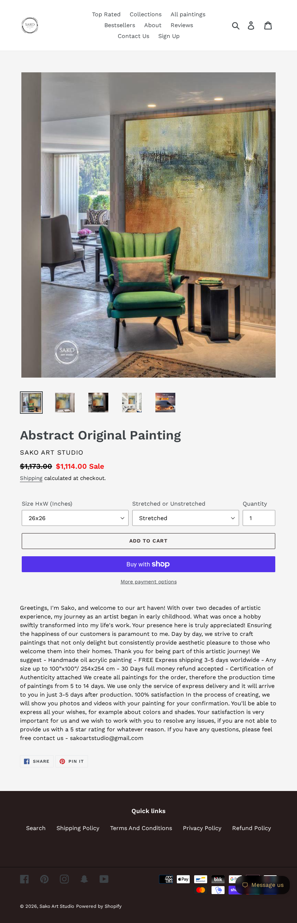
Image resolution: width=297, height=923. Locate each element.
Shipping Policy (78, 828)
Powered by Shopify (99, 906)
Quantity (255, 503)
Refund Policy (251, 828)
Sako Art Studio (56, 906)
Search (36, 828)
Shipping (31, 478)
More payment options (149, 581)
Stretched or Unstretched (168, 503)
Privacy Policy (202, 828)
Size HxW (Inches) (47, 503)
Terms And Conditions (141, 828)
